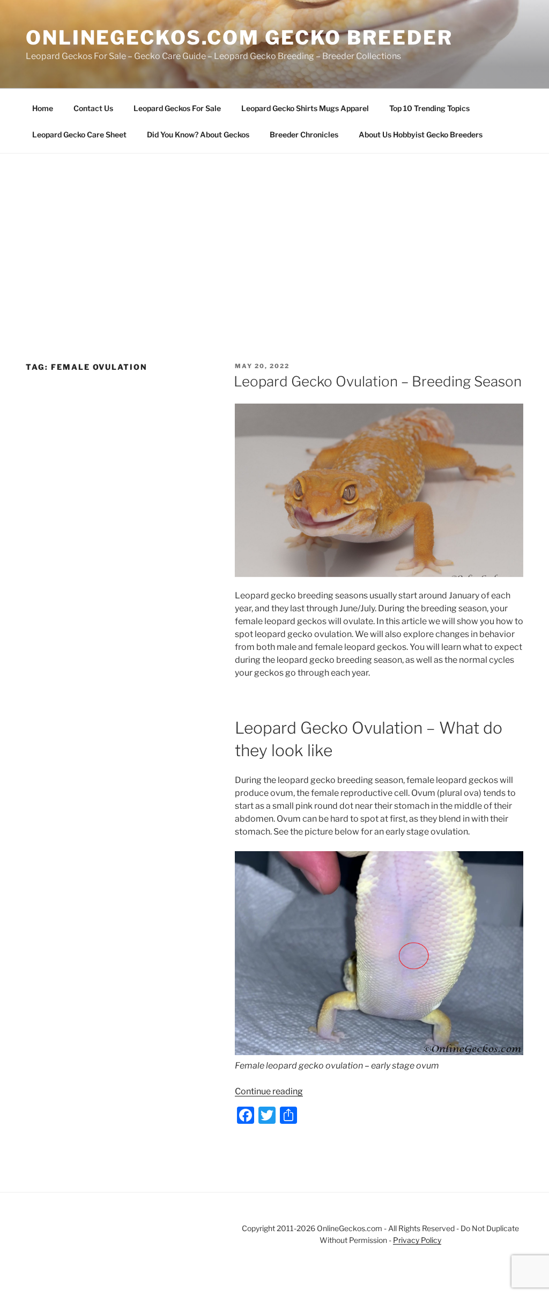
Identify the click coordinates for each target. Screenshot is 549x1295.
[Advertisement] (274, 234)
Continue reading (269, 1091)
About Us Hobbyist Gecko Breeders (421, 134)
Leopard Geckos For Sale (177, 108)
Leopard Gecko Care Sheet (79, 134)
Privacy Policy (417, 1240)
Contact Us (93, 108)
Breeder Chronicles (304, 134)
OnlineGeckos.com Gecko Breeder (239, 37)
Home (42, 108)
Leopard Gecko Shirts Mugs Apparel (305, 108)
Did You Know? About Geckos (198, 134)
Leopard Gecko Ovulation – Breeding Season (378, 381)
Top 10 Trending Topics (429, 108)
